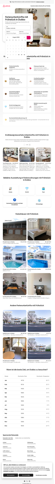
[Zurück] (24, 145)
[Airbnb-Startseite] (6, 6)
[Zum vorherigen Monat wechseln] (7, 37)
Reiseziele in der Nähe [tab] (8, 438)
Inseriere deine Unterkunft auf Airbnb (40, 6)
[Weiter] (30, 145)
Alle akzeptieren (10, 475)
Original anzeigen (40, 1)
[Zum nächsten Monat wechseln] (24, 37)
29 (21, 54)
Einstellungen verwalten (41, 475)
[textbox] (11, 33)
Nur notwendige (26, 475)
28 (18, 54)
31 (7, 57)
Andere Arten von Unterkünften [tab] (22, 438)
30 (24, 54)
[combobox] (17, 28)
